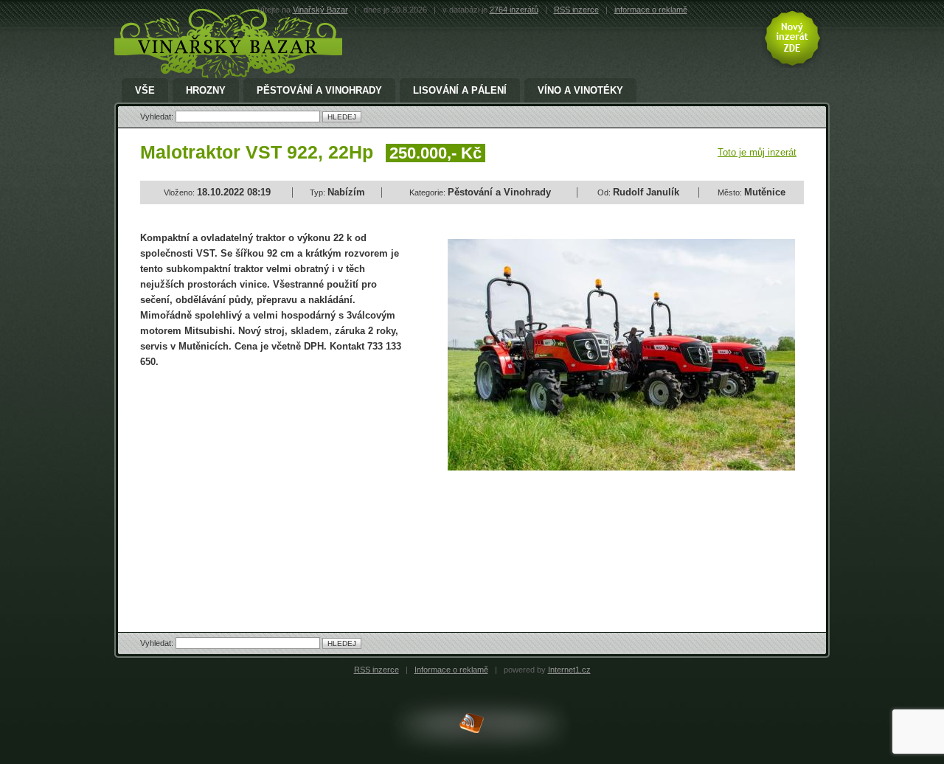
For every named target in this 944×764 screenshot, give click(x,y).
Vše (145, 90)
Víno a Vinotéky (580, 90)
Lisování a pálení (460, 90)
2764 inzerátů (514, 9)
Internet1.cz (569, 669)
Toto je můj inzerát (757, 152)
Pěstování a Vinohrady (319, 90)
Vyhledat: (158, 116)
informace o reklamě (650, 9)
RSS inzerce (576, 9)
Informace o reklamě (451, 669)
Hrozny (206, 90)
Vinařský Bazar (320, 9)
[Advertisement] (264, 487)
